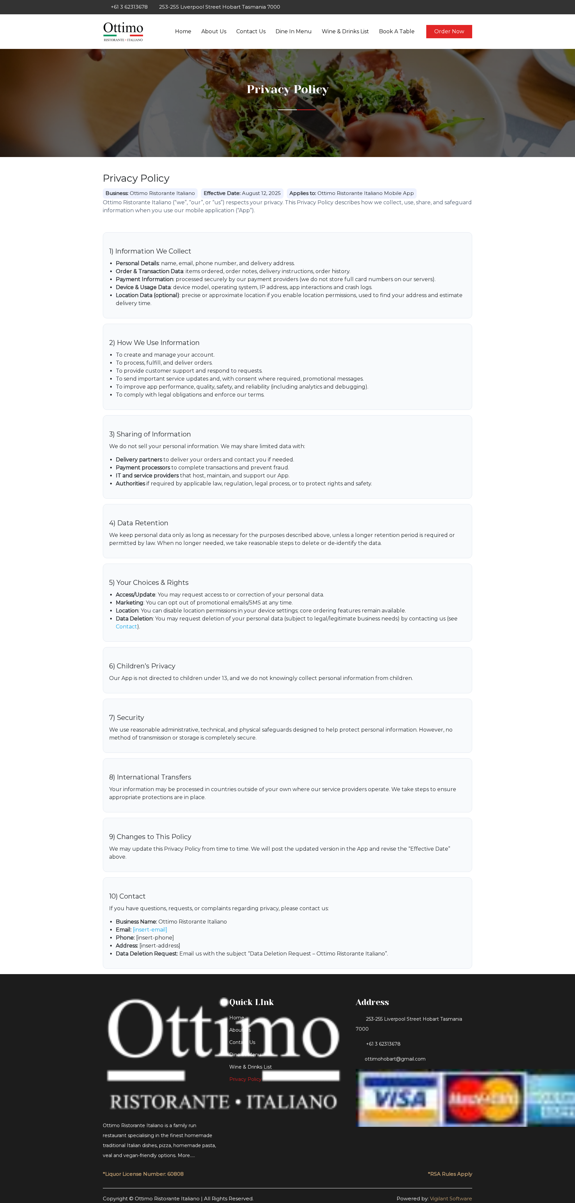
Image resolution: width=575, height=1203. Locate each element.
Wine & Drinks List (345, 31)
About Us (213, 31)
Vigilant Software (451, 1198)
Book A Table (397, 31)
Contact (126, 626)
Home (183, 31)
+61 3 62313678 (383, 1044)
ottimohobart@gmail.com (395, 1059)
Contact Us (251, 31)
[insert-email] (150, 930)
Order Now (449, 31)
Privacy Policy (245, 1079)
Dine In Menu (294, 31)
